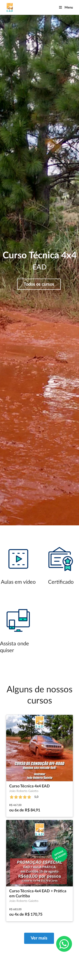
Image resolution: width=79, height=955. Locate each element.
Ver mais (39, 938)
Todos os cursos (39, 284)
